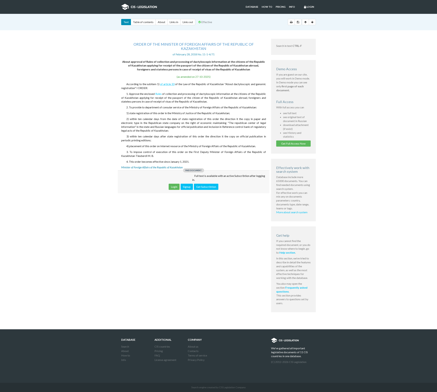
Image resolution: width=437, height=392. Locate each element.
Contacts (193, 351)
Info (292, 6)
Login (309, 7)
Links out (187, 22)
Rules (158, 93)
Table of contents (143, 22)
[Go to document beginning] (305, 22)
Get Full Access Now (293, 143)
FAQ (157, 355)
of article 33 (167, 84)
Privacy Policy (196, 359)
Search (125, 346)
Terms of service (197, 355)
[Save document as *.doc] (298, 22)
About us (193, 346)
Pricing (281, 6)
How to (267, 6)
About (161, 22)
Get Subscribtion (206, 186)
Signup (187, 186)
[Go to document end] (312, 22)
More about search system (291, 212)
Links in (174, 22)
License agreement (165, 359)
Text (126, 22)
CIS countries (162, 346)
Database (252, 6)
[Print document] (291, 22)
